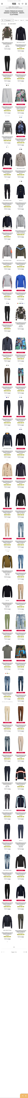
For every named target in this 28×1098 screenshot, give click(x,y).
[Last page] (26, 952)
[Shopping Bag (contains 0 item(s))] (26, 3)
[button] (14, 947)
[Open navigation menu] (2, 3)
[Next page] (24, 952)
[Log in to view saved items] (22, 3)
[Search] (19, 3)
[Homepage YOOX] (14, 4)
